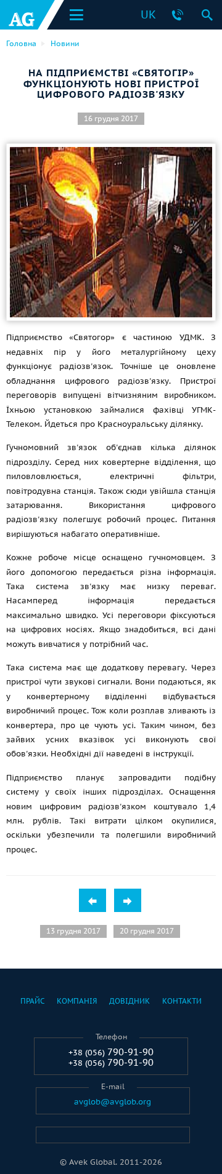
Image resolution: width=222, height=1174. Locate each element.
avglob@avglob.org (112, 1102)
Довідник (129, 1000)
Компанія (77, 1000)
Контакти (182, 1000)
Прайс (32, 1000)
